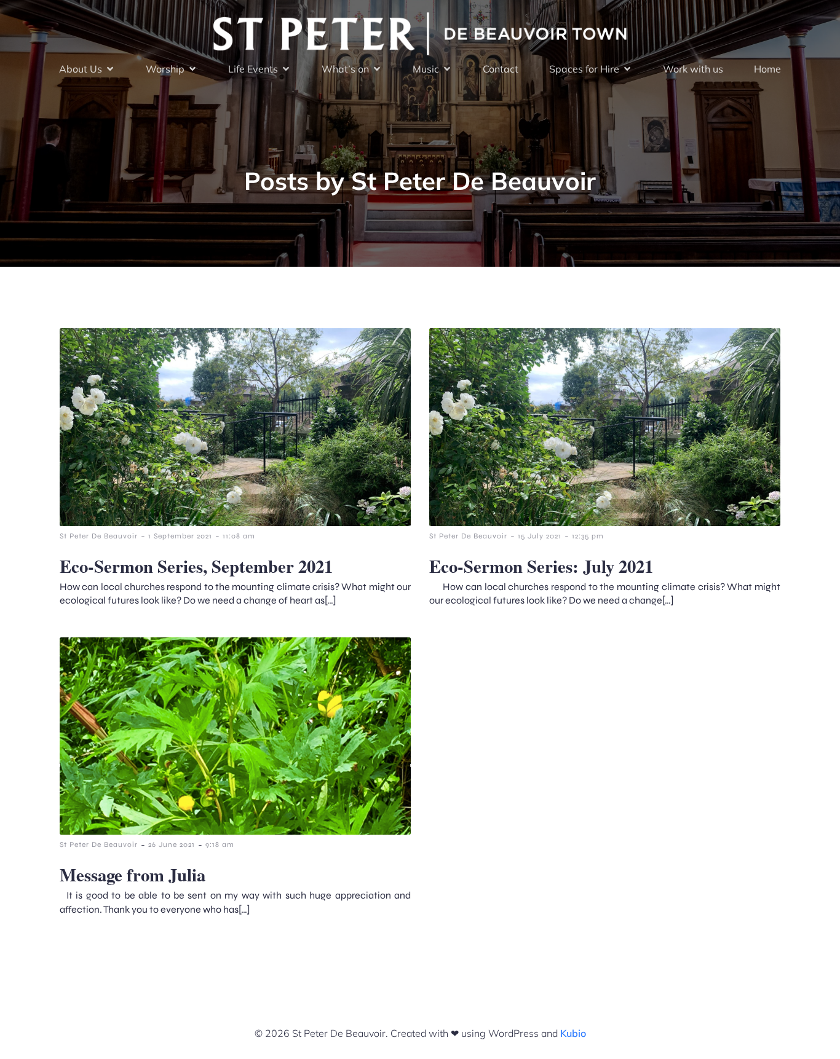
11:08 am (239, 536)
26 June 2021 (171, 844)
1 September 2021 (180, 536)
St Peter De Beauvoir (99, 536)
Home (767, 69)
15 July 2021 (539, 536)
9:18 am (219, 844)
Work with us (693, 69)
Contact (500, 69)
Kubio (573, 1033)
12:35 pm (588, 536)
